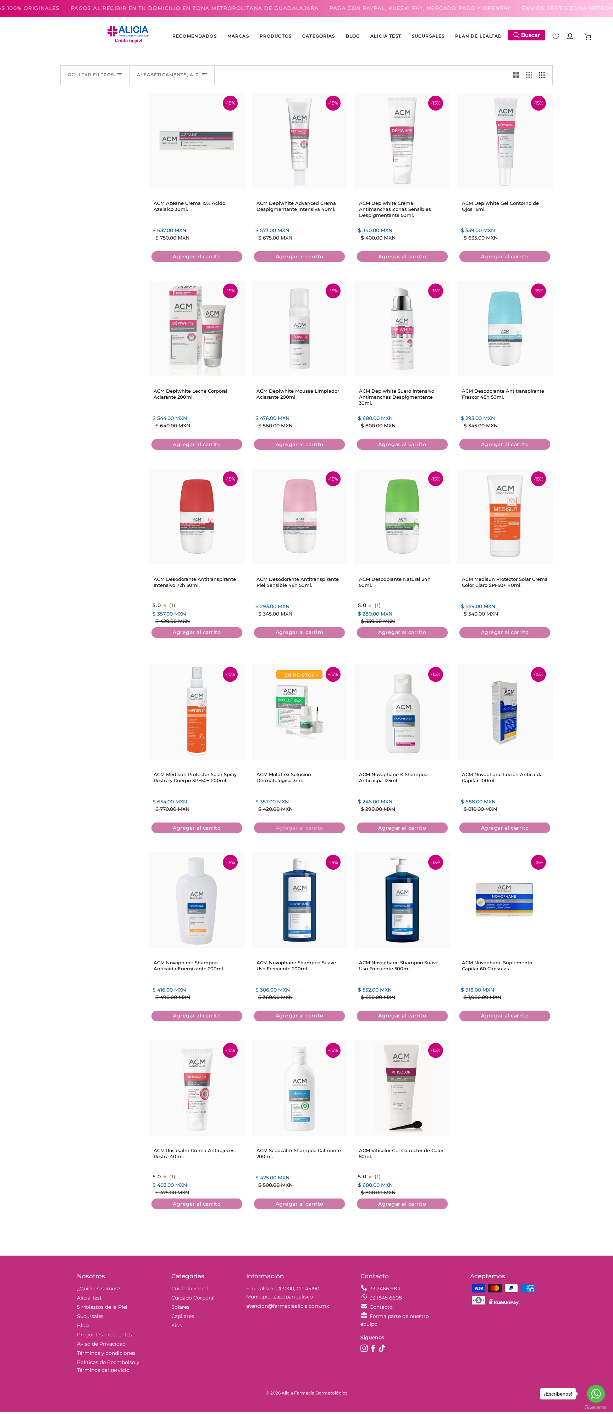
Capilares (182, 1316)
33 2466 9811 (385, 1288)
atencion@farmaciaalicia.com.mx (287, 1306)
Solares (180, 1307)
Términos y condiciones (106, 1353)
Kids (176, 1325)
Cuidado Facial (189, 1288)
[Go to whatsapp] (596, 1394)
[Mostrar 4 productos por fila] (544, 75)
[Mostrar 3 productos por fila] (529, 75)
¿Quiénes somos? (99, 1288)
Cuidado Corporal (193, 1298)
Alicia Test (89, 1298)
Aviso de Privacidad (101, 1344)
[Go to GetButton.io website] (596, 1407)
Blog (83, 1325)
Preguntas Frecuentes (104, 1334)
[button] (275, 36)
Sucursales (90, 1316)
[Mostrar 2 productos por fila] (516, 75)
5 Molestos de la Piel (102, 1307)
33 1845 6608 (386, 1298)
